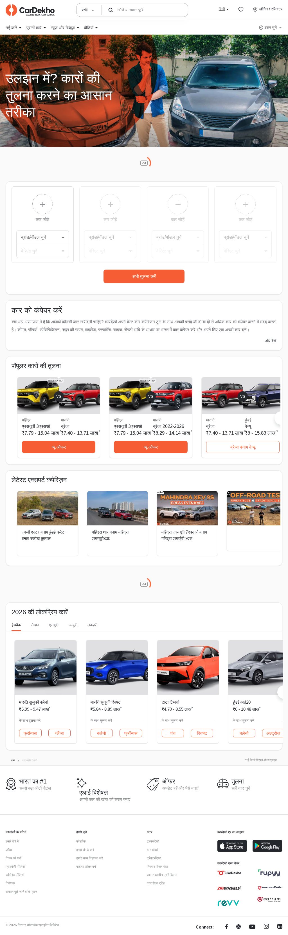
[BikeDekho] (229, 873)
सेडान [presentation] (35, 625)
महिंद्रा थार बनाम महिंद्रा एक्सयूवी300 (110, 535)
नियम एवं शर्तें (13, 858)
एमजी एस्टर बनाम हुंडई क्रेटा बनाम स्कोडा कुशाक (43, 535)
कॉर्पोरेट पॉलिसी (15, 875)
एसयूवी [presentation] (53, 625)
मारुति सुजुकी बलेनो (33, 702)
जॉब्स (9, 850)
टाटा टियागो (170, 702)
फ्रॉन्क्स (30, 733)
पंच (173, 733)
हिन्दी (222, 9)
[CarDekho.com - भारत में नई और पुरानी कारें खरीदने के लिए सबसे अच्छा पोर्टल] (30, 10)
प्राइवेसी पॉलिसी (16, 867)
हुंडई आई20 (242, 702)
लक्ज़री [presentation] (92, 625)
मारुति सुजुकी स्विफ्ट (106, 702)
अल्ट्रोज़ (273, 733)
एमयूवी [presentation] (73, 625)
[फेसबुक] (226, 927)
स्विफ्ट (202, 733)
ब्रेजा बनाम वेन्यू (242, 447)
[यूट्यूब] (252, 927)
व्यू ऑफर (59, 447)
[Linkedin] (279, 927)
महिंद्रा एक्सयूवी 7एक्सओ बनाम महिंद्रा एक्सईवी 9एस (184, 535)
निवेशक (10, 883)
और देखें (270, 340)
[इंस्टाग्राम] (266, 927)
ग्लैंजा (59, 733)
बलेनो (101, 733)
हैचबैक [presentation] (16, 625)
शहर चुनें (271, 27)
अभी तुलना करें (144, 276)
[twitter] (238, 927)
